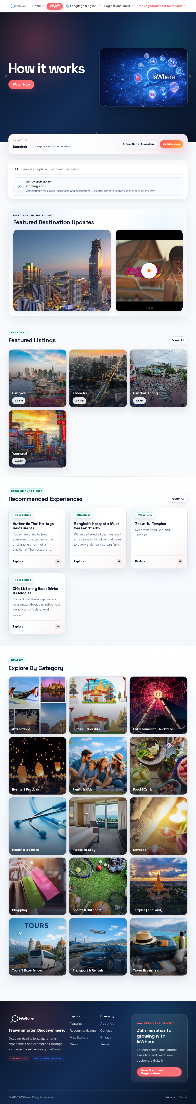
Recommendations (83, 1030)
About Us (107, 1024)
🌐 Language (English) (82, 6)
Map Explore (79, 1037)
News (74, 1044)
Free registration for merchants (160, 6)
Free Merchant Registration (152, 1071)
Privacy (105, 1037)
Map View (173, 143)
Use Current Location (140, 143)
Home (37, 6)
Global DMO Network (48, 1058)
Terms (104, 1044)
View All (178, 340)
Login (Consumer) (117, 6)
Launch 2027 (55, 6)
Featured (76, 1024)
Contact (106, 1030)
